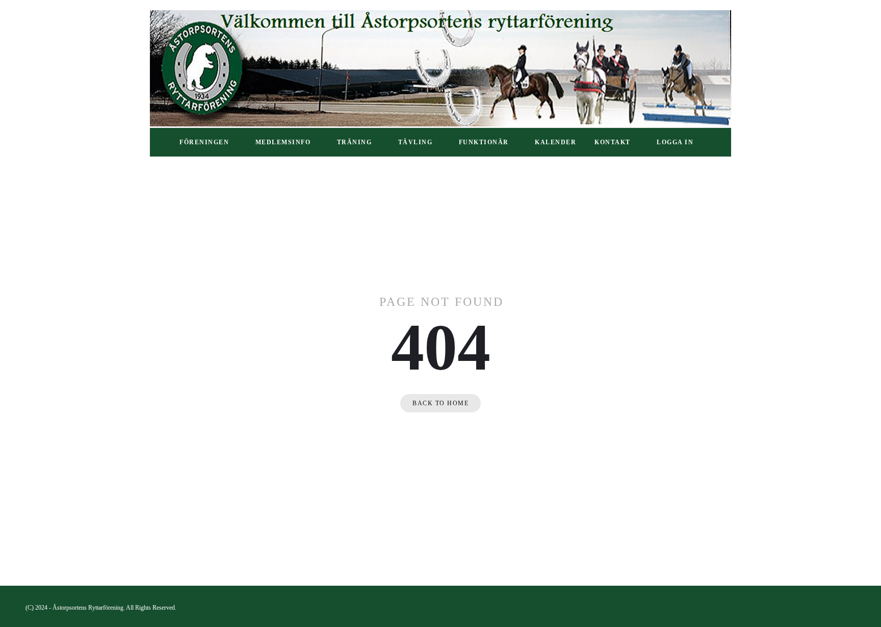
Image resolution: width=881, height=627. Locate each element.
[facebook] (851, 607)
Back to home (440, 403)
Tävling (415, 142)
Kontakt (612, 142)
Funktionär (484, 142)
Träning (354, 142)
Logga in (675, 142)
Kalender (555, 142)
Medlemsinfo (283, 142)
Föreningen (204, 142)
